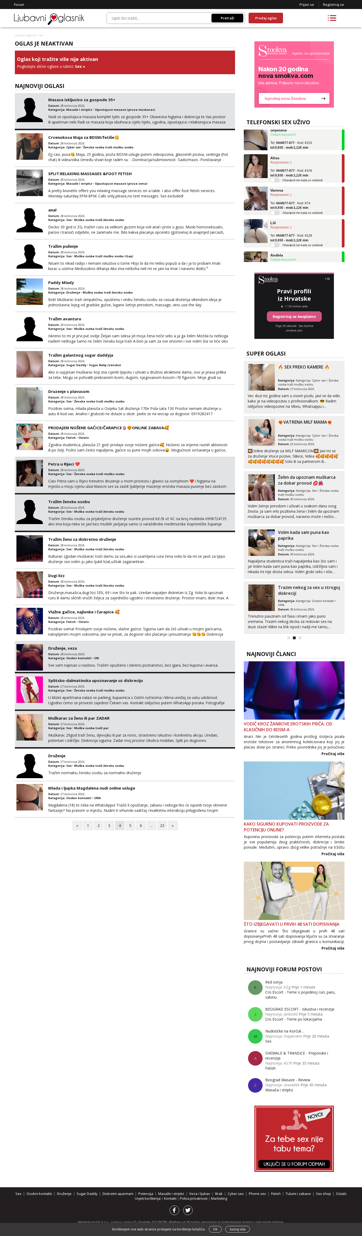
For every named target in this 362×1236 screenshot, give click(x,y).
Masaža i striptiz (279, 1089)
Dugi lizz (56, 575)
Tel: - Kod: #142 (291, 260)
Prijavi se (306, 4)
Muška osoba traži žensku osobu (99, 220)
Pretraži (227, 18)
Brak (219, 1193)
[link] (294, 74)
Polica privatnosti (194, 1198)
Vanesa (276, 180)
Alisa (274, 147)
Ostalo (83, 438)
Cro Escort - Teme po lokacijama (293, 1019)
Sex (78, 66)
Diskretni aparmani (118, 1193)
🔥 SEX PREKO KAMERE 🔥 (304, 367)
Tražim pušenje (63, 246)
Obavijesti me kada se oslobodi (302, 169)
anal (52, 209)
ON (96, 658)
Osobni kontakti (78, 658)
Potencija (145, 1193)
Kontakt (170, 1198)
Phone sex (257, 1193)
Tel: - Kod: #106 (291, 162)
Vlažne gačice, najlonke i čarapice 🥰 (84, 611)
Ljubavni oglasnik (26, 35)
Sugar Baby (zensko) (105, 365)
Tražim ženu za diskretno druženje (82, 539)
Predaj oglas (266, 18)
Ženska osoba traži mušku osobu (108, 147)
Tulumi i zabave (298, 1193)
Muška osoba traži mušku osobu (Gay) (103, 256)
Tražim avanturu (64, 318)
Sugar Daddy (76, 365)
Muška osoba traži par (91, 728)
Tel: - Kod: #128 (291, 227)
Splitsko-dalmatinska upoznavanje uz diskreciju (95, 680)
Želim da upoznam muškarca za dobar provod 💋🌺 (306, 480)
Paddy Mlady (61, 282)
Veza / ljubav (199, 1193)
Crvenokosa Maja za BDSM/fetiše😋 (83, 137)
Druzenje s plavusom (68, 391)
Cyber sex (73, 147)
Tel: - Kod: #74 (290, 195)
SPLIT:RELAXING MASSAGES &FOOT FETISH (90, 173)
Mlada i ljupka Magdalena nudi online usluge (91, 788)
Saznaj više (237, 1229)
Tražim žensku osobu (69, 501)
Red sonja (273, 982)
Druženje (73, 292)
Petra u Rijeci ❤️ (64, 464)
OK (215, 1229)
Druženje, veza (62, 648)
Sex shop (323, 1193)
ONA (97, 798)
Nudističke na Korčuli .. (284, 1031)
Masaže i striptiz (79, 110)
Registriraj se (333, 4)
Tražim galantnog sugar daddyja (80, 355)
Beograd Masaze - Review (287, 1079)
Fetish (71, 438)
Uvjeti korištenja (148, 1198)
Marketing (219, 1198)
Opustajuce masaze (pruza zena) (121, 183)
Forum (19, 4)
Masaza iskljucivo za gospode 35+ (81, 99)
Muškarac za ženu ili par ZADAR (78, 718)
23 (162, 825)
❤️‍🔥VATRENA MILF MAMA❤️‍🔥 (305, 422)
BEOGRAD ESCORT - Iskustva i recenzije (299, 1009)
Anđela (276, 245)
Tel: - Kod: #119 (291, 135)
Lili (273, 212)
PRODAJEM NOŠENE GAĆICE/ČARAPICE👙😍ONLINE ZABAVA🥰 (108, 427)
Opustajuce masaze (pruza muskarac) (125, 110)
